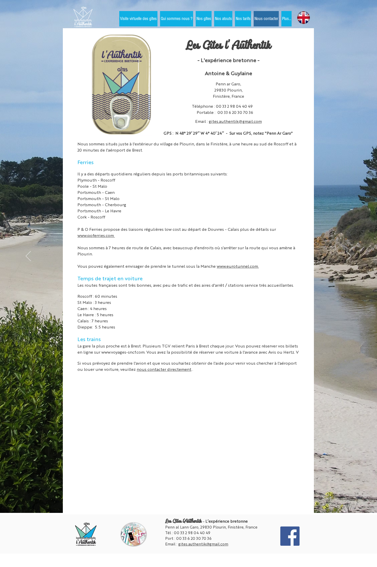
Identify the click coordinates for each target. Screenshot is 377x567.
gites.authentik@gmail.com (235, 121)
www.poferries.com (96, 235)
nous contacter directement (164, 369)
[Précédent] (28, 256)
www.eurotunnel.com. (238, 266)
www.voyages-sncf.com (123, 352)
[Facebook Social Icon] (290, 536)
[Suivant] (348, 256)
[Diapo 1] (188, 502)
